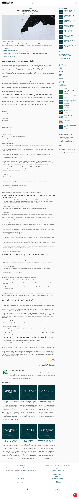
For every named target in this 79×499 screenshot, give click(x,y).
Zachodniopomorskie (62, 85)
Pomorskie (61, 78)
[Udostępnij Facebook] (43, 365)
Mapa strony (58, 481)
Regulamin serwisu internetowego (57, 478)
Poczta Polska (57, 490)
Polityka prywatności (57, 479)
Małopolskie (61, 71)
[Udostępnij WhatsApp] (50, 365)
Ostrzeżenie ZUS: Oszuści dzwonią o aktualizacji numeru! (10, 402)
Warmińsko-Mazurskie (63, 82)
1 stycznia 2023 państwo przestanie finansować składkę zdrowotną (70, 101)
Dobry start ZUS (66, 105)
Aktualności (24, 13)
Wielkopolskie (61, 84)
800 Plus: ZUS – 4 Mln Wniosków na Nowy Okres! (70, 46)
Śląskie (60, 79)
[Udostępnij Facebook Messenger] (54, 365)
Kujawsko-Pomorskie (63, 65)
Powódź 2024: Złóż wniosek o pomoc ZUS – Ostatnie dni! (46, 441)
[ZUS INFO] (7, 4)
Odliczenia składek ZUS (68, 115)
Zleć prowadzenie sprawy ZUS (64, 58)
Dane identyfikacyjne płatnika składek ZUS (69, 91)
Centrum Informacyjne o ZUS (58, 483)
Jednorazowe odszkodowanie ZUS (70, 95)
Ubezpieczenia (57, 492)
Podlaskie (61, 77)
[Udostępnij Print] (47, 365)
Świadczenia (33, 13)
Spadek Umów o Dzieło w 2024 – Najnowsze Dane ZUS (28, 402)
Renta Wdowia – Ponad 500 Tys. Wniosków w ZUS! (69, 41)
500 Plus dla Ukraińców (68, 110)
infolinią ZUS (35, 470)
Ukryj (8, 48)
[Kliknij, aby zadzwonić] (75, 495)
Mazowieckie (61, 72)
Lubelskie (60, 68)
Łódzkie (60, 67)
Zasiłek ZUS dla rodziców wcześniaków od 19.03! (28, 441)
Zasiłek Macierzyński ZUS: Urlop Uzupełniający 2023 (46, 402)
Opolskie (60, 74)
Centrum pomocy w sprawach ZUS (65, 54)
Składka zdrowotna (67, 120)
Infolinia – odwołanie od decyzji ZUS (65, 55)
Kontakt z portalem (58, 482)
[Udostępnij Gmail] (52, 365)
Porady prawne (57, 489)
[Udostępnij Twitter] (45, 365)
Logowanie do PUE (26, 470)
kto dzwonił (67, 465)
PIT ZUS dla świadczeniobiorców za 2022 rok (70, 126)
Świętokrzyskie (61, 81)
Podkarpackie (61, 75)
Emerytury (28, 13)
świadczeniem (25, 63)
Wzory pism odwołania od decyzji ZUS (57, 473)
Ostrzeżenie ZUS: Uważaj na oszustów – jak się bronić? (10, 441)
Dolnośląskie (61, 64)
